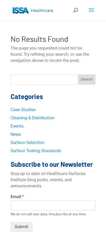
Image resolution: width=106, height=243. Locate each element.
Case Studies (23, 110)
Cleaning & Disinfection (33, 118)
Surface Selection (27, 143)
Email (17, 197)
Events (17, 126)
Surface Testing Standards (36, 151)
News (16, 134)
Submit (21, 227)
